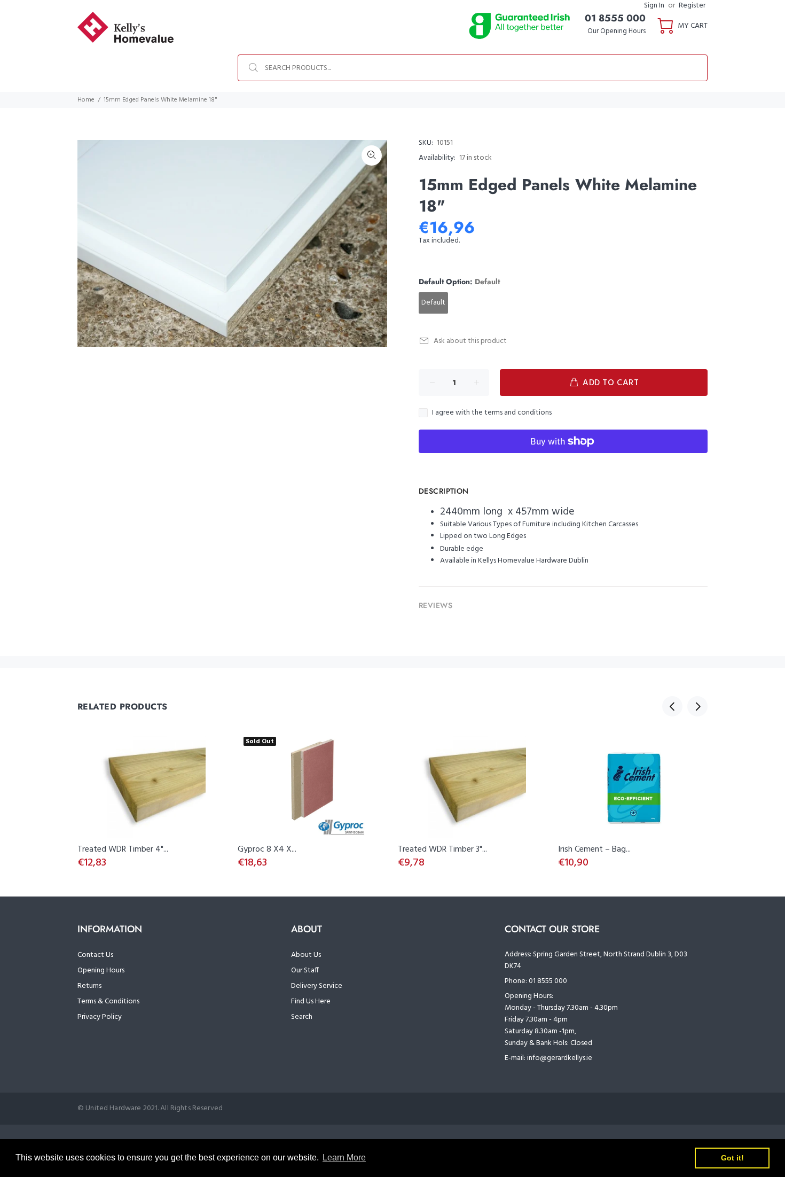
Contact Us (95, 955)
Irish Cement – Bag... (594, 849)
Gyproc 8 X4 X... (267, 849)
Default (433, 303)
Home (86, 100)
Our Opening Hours (616, 31)
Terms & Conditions (108, 1001)
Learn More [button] (344, 1157)
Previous (672, 706)
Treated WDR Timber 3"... (442, 849)
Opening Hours (100, 970)
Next (697, 706)
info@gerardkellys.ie (559, 1058)
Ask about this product (470, 341)
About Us (306, 955)
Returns (89, 986)
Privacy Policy (99, 1017)
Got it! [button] (732, 1157)
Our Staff (305, 970)
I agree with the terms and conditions (492, 413)
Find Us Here (311, 1001)
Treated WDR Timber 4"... (122, 849)
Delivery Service (316, 986)
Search (301, 1017)
